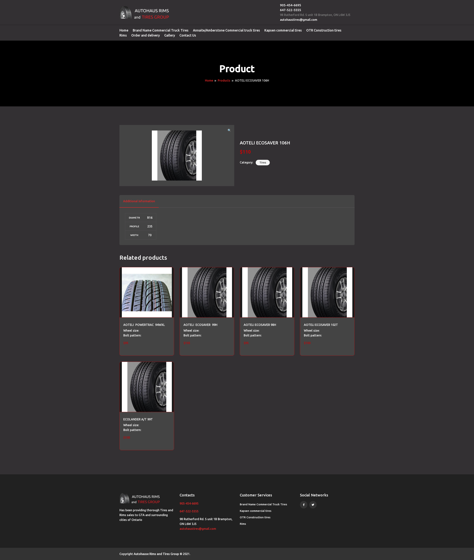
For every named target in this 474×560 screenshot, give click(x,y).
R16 (149, 217)
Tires (262, 162)
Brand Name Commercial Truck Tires (160, 30)
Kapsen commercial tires (283, 30)
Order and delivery (145, 35)
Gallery (169, 35)
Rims (123, 35)
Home (123, 30)
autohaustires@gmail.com (298, 19)
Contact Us (187, 35)
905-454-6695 (290, 5)
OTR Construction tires (323, 30)
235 (149, 226)
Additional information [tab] (139, 201)
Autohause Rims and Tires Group (156, 554)
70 (149, 235)
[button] (229, 130)
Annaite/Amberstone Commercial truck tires (226, 30)
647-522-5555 (290, 10)
